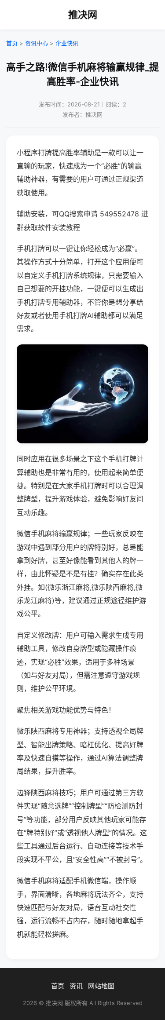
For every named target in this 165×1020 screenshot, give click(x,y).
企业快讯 (66, 43)
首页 (12, 43)
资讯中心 (36, 43)
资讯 (76, 986)
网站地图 (101, 986)
